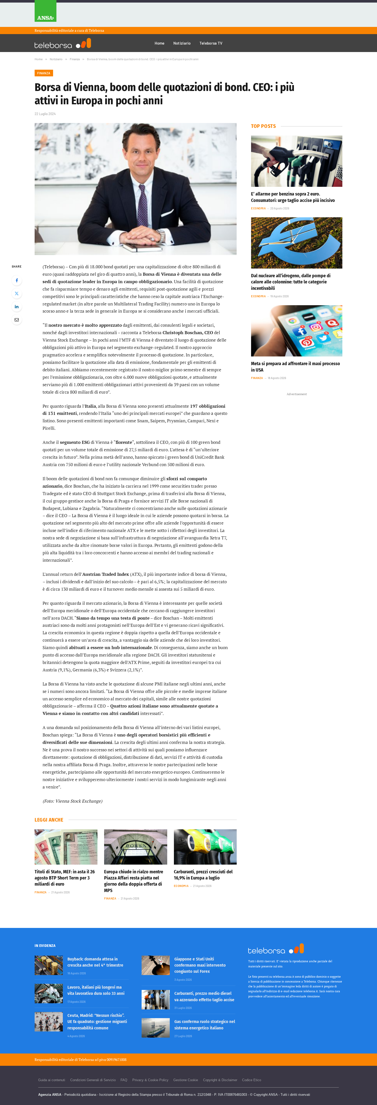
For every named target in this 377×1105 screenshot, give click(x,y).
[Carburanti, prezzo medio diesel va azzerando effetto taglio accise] (156, 999)
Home (160, 43)
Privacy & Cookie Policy (150, 1080)
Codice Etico (251, 1080)
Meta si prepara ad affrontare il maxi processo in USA (295, 367)
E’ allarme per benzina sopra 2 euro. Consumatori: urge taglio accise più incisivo (293, 197)
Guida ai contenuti (51, 1080)
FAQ (124, 1080)
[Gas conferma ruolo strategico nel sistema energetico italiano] (156, 1028)
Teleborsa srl (88, 1059)
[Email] (17, 319)
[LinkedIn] (17, 306)
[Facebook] (17, 280)
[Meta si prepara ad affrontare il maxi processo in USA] (296, 330)
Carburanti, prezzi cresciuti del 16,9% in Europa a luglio (203, 875)
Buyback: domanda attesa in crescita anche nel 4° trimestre (95, 962)
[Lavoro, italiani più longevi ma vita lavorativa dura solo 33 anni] (49, 993)
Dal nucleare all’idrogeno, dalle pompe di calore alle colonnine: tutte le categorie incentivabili (291, 282)
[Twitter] (17, 293)
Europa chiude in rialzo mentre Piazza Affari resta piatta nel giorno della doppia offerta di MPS (133, 881)
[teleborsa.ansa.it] (63, 43)
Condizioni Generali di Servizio (93, 1080)
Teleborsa (96, 30)
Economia (181, 885)
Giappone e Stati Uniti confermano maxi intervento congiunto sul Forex (200, 965)
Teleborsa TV (211, 43)
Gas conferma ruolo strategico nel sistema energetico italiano (204, 1024)
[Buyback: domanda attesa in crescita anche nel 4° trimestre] (49, 965)
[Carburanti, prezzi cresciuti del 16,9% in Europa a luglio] (205, 847)
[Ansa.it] (45, 13)
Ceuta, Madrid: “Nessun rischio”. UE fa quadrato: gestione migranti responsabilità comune (97, 1022)
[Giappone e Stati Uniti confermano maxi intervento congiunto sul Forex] (156, 965)
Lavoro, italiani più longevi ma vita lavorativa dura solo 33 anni (95, 990)
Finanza (44, 73)
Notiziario (182, 43)
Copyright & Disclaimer (220, 1080)
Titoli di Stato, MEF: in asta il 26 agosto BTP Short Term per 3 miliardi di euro (65, 878)
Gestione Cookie (185, 1080)
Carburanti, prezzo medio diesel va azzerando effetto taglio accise (204, 996)
